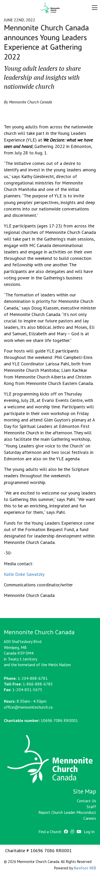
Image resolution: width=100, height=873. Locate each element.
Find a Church (49, 831)
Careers (89, 818)
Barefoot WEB (85, 868)
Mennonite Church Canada (50, 8)
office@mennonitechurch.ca (28, 707)
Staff (91, 806)
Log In (89, 831)
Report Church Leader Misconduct (67, 812)
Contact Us (86, 800)
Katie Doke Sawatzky (24, 574)
